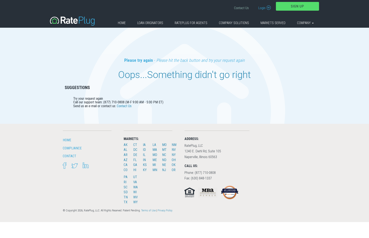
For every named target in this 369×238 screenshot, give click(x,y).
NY (174, 155)
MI (154, 165)
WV (135, 197)
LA (154, 145)
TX (125, 202)
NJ (164, 170)
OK (174, 165)
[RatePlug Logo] (72, 21)
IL (144, 155)
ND (164, 160)
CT (135, 145)
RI (125, 182)
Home (122, 23)
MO (164, 145)
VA (135, 182)
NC (164, 155)
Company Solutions (234, 23)
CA (125, 165)
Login (261, 8)
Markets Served (273, 23)
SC (125, 187)
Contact (69, 156)
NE (164, 165)
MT (164, 150)
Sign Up (297, 6)
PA (125, 177)
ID (144, 150)
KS (145, 165)
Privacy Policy (165, 210)
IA (144, 145)
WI (135, 192)
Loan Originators (150, 23)
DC (135, 150)
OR (174, 170)
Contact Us (241, 8)
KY (145, 170)
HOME (67, 140)
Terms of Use (148, 210)
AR (125, 155)
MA (154, 150)
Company (304, 23)
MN (154, 170)
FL (135, 160)
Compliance (72, 148)
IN (144, 160)
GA (135, 165)
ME (154, 160)
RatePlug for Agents (191, 23)
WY (135, 202)
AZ (125, 160)
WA (135, 187)
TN (126, 197)
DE (135, 155)
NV (174, 150)
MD (154, 155)
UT (135, 177)
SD (126, 192)
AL (125, 150)
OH (174, 160)
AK (125, 145)
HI (134, 170)
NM (174, 145)
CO (125, 170)
